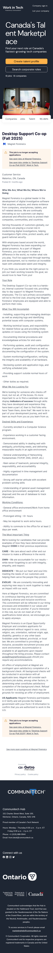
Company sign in (39, 5)
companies (11, 119)
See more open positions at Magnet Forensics (26, 749)
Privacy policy (20, 774)
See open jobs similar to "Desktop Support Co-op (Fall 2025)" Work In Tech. (28, 163)
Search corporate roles (26, 69)
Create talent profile (26, 61)
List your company (40, 11)
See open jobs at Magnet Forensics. (25, 159)
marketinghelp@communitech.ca (26, 931)
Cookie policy (33, 774)
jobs (22, 119)
